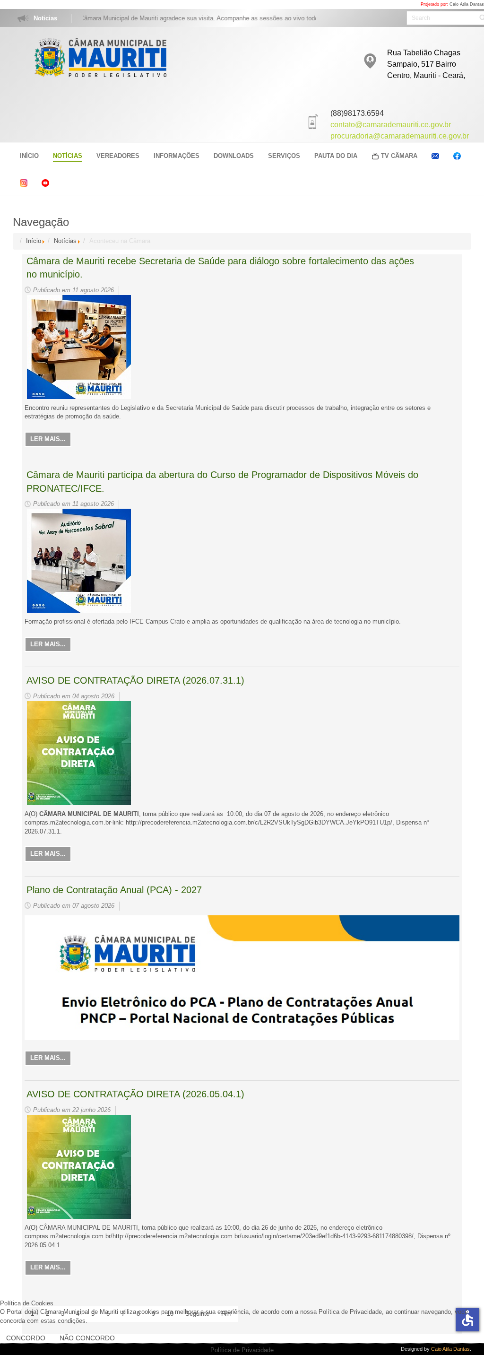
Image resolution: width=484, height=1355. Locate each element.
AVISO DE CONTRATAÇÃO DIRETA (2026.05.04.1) (135, 1094)
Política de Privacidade (242, 1350)
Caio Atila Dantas (466, 4)
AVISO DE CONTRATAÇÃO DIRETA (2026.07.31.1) (135, 680)
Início (33, 240)
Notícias (65, 240)
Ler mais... (48, 439)
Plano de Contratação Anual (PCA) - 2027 (114, 890)
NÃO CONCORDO (87, 1338)
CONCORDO (25, 1338)
